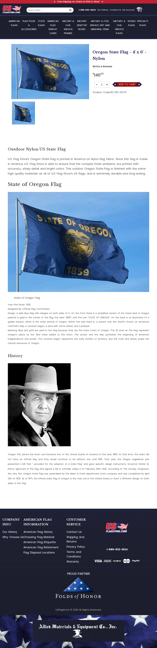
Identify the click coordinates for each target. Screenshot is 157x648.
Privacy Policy (76, 547)
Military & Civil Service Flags (119, 27)
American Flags (14, 23)
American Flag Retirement (41, 547)
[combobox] (47, 10)
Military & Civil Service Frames (68, 27)
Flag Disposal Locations (39, 552)
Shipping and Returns (75, 539)
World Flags (132, 23)
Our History (103, 9)
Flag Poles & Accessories (28, 25)
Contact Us (115, 9)
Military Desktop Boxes (82, 25)
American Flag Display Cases (53, 27)
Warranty (73, 561)
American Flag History (38, 532)
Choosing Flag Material (38, 537)
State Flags (41, 23)
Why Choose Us (12, 537)
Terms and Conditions (74, 554)
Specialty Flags (142, 23)
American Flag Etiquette (39, 542)
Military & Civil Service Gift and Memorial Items (100, 25)
